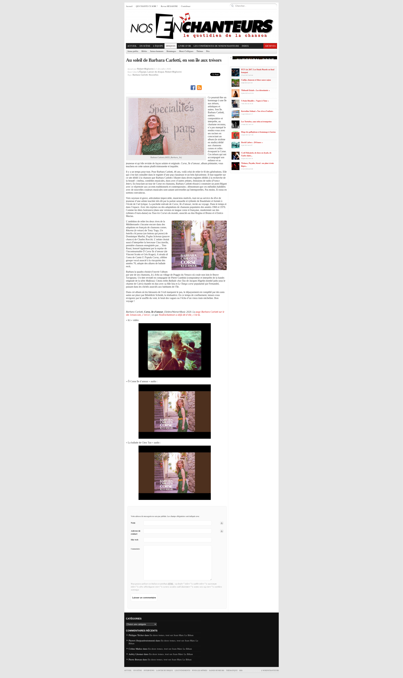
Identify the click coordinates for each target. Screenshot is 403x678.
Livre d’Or (184, 45)
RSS (199, 87)
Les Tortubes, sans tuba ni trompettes (256, 121)
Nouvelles (153, 75)
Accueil (129, 6)
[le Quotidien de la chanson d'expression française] (201, 26)
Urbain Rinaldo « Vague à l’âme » (255, 100)
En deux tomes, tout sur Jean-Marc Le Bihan (171, 635)
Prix (208, 51)
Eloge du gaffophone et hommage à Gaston (258, 132)
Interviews (149, 670)
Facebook (193, 87)
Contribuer (185, 6)
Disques (170, 45)
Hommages (171, 51)
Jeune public (133, 51)
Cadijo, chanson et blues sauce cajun (256, 80)
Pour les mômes (199, 670)
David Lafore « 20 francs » (252, 142)
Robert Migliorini (145, 69)
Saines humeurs (156, 51)
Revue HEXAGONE (169, 6)
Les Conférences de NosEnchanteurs (216, 45)
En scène (145, 45)
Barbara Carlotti (140, 75)
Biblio (144, 51)
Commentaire (135, 549)
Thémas (199, 51)
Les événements (182, 670)
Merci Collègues (186, 51)
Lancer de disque (155, 72)
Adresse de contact (135, 532)
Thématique (232, 670)
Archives (270, 45)
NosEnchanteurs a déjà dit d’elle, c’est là (179, 314)
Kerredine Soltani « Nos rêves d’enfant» (257, 111)
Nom (133, 522)
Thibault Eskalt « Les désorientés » (255, 90)
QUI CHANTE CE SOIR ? (147, 6)
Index (245, 45)
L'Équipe (158, 45)
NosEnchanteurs (270, 670)
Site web (134, 539)
